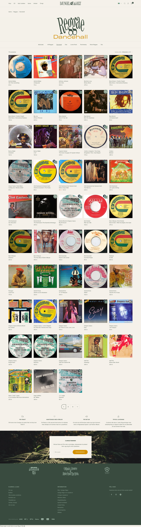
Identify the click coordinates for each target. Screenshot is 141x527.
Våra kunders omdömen (14, 495)
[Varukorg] (132, 3)
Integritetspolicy (62, 500)
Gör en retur (11, 505)
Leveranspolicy (62, 510)
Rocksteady (83, 44)
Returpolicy (61, 507)
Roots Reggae (93, 44)
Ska (102, 44)
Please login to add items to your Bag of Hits (12, 526)
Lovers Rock (73, 44)
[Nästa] (77, 406)
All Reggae (50, 44)
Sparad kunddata (62, 502)
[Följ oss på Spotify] (120, 494)
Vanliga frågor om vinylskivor (65, 492)
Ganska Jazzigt (12, 502)
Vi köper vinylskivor (63, 495)
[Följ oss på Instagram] (116, 494)
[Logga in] (128, 3)
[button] (20, 57)
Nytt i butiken (21, 3)
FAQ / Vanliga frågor (63, 490)
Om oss (10, 490)
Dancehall (22, 11)
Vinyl (9, 3)
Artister (35, 3)
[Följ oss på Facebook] (111, 494)
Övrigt (41, 3)
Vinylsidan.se (11, 500)
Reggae (15, 11)
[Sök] (124, 3)
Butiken (10, 492)
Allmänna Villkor (62, 497)
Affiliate (60, 512)
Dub (66, 44)
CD (14, 3)
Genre (29, 3)
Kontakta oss (11, 497)
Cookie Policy (61, 505)
